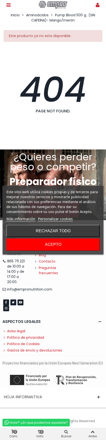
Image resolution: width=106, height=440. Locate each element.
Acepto (53, 244)
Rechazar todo (53, 231)
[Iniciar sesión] (97, 4)
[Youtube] (20, 302)
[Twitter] (13, 302)
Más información (20, 218)
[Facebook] (6, 302)
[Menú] (8, 4)
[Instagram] (6, 308)
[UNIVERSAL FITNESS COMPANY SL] (53, 4)
